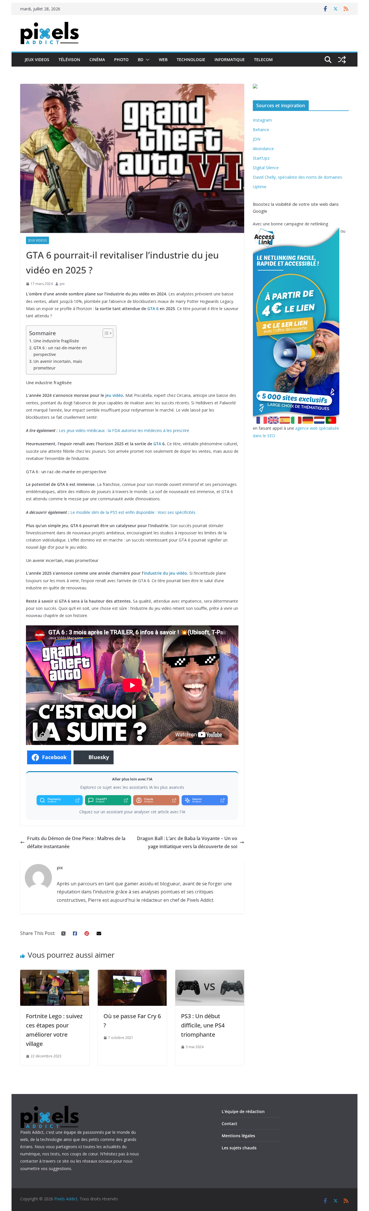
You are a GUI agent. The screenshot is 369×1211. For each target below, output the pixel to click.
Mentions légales (238, 1135)
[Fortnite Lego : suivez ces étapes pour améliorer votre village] (54, 974)
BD (140, 59)
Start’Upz (261, 158)
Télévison (69, 59)
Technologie (191, 59)
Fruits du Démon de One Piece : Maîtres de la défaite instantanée (76, 842)
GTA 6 (153, 308)
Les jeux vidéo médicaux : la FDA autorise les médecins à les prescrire (124, 430)
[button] (146, 60)
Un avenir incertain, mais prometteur (57, 365)
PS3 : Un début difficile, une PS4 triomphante (203, 1025)
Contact (229, 1123)
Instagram (262, 120)
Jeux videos (37, 59)
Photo (121, 59)
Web (163, 59)
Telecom (263, 59)
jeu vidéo (114, 395)
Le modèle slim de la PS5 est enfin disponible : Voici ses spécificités (132, 512)
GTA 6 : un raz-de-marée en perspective (60, 351)
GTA (157, 443)
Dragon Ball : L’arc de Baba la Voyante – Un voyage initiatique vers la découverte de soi (187, 842)
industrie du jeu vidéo (165, 573)
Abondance (263, 148)
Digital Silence (266, 167)
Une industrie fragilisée (56, 341)
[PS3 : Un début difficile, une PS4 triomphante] (209, 974)
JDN (256, 139)
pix (62, 283)
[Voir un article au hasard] (342, 60)
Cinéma (97, 59)
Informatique (229, 59)
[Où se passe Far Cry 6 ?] (132, 974)
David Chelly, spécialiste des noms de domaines (297, 177)
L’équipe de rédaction (243, 1111)
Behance (261, 129)
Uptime (259, 186)
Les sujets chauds (239, 1147)
